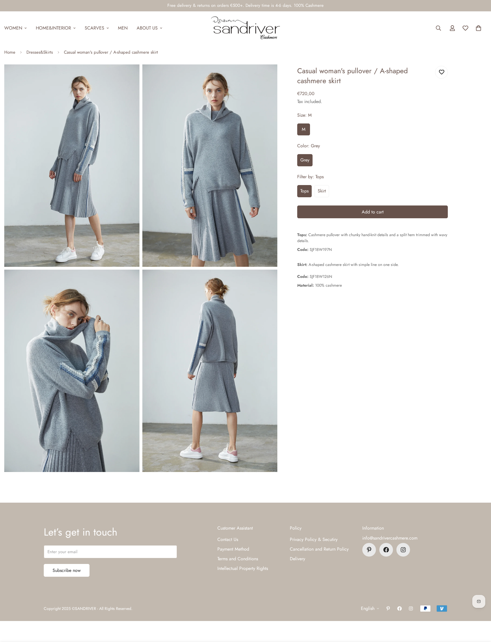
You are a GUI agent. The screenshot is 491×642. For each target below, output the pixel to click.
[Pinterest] (369, 550)
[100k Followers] (403, 550)
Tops (304, 191)
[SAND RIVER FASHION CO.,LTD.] (245, 28)
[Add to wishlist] (441, 72)
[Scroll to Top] (479, 611)
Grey (304, 160)
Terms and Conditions (237, 558)
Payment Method (233, 549)
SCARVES (94, 28)
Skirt (322, 191)
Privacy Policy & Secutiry (314, 539)
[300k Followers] (386, 550)
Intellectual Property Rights (242, 568)
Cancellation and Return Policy (319, 549)
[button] (478, 28)
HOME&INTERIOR (53, 28)
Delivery (297, 558)
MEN (123, 28)
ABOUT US (147, 28)
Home (9, 52)
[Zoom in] (128, 76)
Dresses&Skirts (39, 52)
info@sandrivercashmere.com (389, 538)
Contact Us (227, 539)
